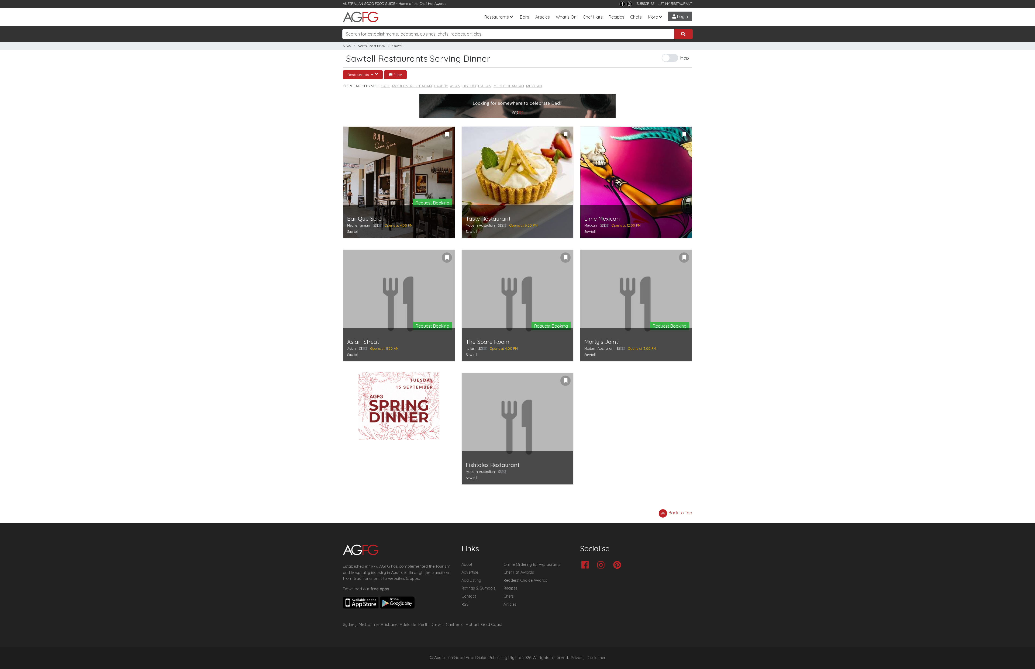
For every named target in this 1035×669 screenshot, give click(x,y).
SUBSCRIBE (645, 3)
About (466, 564)
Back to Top (679, 512)
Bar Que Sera (364, 219)
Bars (524, 17)
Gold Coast (491, 624)
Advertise (469, 572)
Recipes (616, 17)
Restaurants (496, 17)
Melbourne (369, 624)
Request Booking (432, 203)
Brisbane (389, 624)
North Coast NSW (371, 46)
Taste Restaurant (488, 219)
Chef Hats (593, 17)
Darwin (437, 624)
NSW (347, 46)
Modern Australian (412, 86)
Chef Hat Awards (433, 3)
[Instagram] (629, 4)
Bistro (469, 86)
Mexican (534, 86)
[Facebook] (622, 4)
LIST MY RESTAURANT (675, 3)
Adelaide (408, 624)
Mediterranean (509, 86)
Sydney (350, 624)
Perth (423, 624)
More (653, 17)
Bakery (441, 86)
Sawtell (398, 46)
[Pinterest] (618, 565)
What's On (566, 17)
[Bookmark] (447, 134)
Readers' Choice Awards (525, 580)
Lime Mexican (602, 219)
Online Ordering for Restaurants (531, 564)
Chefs (636, 17)
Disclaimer (596, 657)
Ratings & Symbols (478, 588)
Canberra (455, 624)
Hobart (472, 624)
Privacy (578, 657)
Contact (468, 596)
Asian (455, 86)
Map (684, 58)
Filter (397, 74)
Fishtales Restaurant (492, 465)
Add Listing (471, 580)
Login (682, 16)
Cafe (385, 86)
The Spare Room (487, 342)
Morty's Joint (601, 342)
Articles (542, 17)
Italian (484, 86)
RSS (465, 604)
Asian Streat (363, 342)
